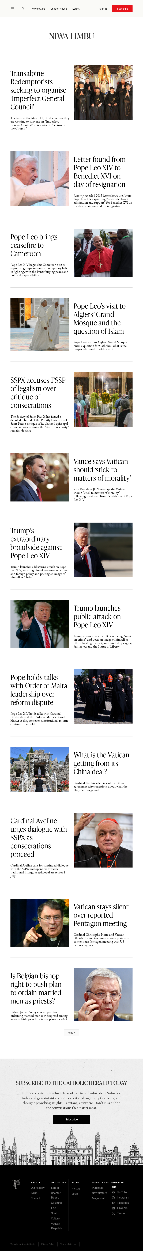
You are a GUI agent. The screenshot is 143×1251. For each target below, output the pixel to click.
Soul (54, 1213)
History (76, 1188)
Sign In (103, 8)
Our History (38, 1187)
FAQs (34, 1193)
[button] (13, 8)
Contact (35, 1198)
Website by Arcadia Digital (23, 1244)
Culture (55, 1218)
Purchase (97, 1187)
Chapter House (59, 8)
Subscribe (71, 1119)
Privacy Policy (48, 1244)
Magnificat (98, 1198)
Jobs (75, 1193)
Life (53, 1208)
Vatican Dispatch (56, 1226)
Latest (76, 8)
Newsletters (38, 8)
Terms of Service (68, 1244)
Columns (56, 1202)
